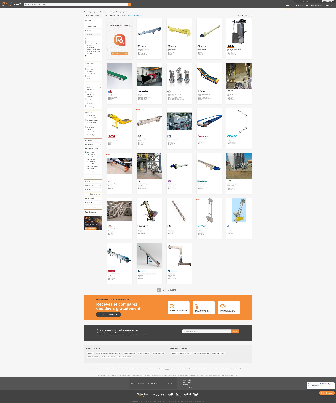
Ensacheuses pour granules (124, 356)
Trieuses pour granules (143, 353)
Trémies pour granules (93, 356)
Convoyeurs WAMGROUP (218, 353)
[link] (321, 385)
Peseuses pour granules (129, 353)
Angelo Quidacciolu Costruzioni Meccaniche (94, 51)
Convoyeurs (90, 353)
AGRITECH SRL (91, 41)
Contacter (239, 21)
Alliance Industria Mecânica (94, 49)
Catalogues (299, 5)
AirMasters (90, 45)
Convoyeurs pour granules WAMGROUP (181, 353)
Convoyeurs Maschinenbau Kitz (201, 353)
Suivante (172, 290)
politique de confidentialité (114, 334)
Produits (288, 5)
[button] (93, 30)
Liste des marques (187, 379)
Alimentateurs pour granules (108, 356)
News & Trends (316, 5)
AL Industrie (90, 47)
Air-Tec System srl (92, 43)
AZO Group (90, 53)
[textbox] (76, 4)
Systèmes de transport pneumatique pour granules (108, 353)
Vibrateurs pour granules (158, 353)
